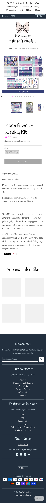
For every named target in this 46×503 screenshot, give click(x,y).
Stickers (22, 424)
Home (10, 49)
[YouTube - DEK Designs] (29, 454)
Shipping (7, 141)
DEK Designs (26, 492)
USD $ (12, 16)
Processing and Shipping (23, 383)
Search (23, 395)
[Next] (43, 96)
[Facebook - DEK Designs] (17, 454)
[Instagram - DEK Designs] (21, 454)
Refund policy (23, 392)
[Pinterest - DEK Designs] (25, 454)
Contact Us (23, 386)
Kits (22, 418)
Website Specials (22, 430)
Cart (41, 16)
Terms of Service (23, 389)
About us (23, 380)
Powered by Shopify (23, 495)
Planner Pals (22, 421)
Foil (6, 148)
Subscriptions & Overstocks (22, 427)
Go (41, 359)
